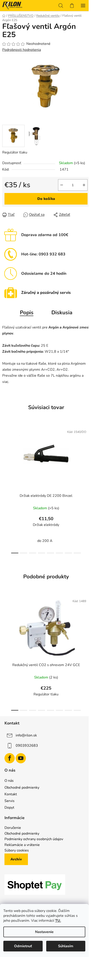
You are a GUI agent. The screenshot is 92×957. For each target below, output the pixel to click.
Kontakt (10, 794)
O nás (9, 780)
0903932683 (27, 745)
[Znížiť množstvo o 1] (61, 185)
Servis (9, 800)
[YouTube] (21, 758)
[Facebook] (9, 758)
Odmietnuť (23, 946)
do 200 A (44, 540)
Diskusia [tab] (61, 312)
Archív (16, 859)
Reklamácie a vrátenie (22, 845)
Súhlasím (65, 946)
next (87, 454)
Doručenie (12, 828)
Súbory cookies (16, 851)
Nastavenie (44, 931)
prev (4, 454)
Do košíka (46, 198)
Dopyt (9, 807)
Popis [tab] (26, 312)
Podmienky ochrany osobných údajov (33, 839)
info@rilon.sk (26, 735)
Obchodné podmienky (21, 787)
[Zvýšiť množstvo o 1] (84, 185)
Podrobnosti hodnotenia (21, 49)
